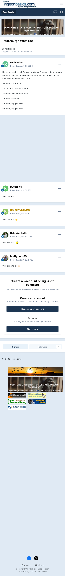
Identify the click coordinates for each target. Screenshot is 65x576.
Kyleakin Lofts (18, 233)
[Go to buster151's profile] (5, 188)
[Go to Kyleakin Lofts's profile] (5, 235)
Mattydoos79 (18, 256)
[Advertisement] (32, 150)
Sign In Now (32, 329)
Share (16, 347)
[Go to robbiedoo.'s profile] (5, 64)
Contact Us (26, 565)
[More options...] (60, 64)
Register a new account (32, 309)
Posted (21, 66)
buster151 (16, 186)
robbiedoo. (10, 49)
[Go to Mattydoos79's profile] (5, 258)
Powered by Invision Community (32, 571)
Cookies (39, 565)
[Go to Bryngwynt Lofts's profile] (5, 212)
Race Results (26, 51)
